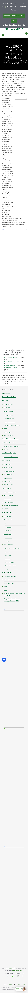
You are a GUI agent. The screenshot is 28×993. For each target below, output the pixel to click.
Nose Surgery (6, 488)
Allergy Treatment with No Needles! (12, 425)
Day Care (6, 449)
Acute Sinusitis (7, 516)
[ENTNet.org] (14, 668)
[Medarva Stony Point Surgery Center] (14, 905)
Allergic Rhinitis (7, 464)
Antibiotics (7, 552)
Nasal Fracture (7, 499)
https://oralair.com (9, 365)
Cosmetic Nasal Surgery (10, 492)
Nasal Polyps (7, 530)
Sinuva (5, 590)
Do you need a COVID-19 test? (11, 446)
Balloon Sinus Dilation (9, 583)
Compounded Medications (10, 565)
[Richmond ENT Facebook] (9, 977)
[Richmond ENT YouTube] (20, 977)
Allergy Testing (7, 407)
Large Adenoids (8, 478)
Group (17, 970)
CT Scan (7, 541)
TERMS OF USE (20, 984)
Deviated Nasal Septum (9, 471)
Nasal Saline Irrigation (9, 562)
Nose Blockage (7, 460)
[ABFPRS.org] (14, 786)
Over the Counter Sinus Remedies (12, 548)
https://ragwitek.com (10, 367)
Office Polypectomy (9, 579)
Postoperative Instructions (10, 576)
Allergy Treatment (8, 411)
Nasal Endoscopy (8, 538)
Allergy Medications (9, 418)
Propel (5, 586)
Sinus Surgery (6, 572)
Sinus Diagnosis (7, 534)
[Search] (26, 33)
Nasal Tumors (7, 481)
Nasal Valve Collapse (9, 484)
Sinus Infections (7, 512)
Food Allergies (7, 432)
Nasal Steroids (8, 555)
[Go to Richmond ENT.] (2, 61)
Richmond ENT (10, 968)
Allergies (5, 400)
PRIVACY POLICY (8, 984)
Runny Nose (6, 393)
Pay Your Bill (12, 7)
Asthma (5, 428)
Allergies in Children (9, 404)
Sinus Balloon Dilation (9, 397)
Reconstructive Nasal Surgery (11, 505)
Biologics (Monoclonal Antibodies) (12, 569)
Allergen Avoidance (9, 415)
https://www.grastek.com (12, 361)
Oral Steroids (7, 559)
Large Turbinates (8, 474)
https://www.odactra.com (12, 357)
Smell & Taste (6, 509)
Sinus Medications (8, 544)
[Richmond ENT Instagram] (14, 977)
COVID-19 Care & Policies (10, 442)
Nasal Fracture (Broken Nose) (11, 457)
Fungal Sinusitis (8, 527)
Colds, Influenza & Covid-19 (10, 439)
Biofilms (6, 523)
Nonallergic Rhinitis (8, 435)
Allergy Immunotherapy (10, 422)
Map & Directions (10, 3)
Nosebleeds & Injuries (9, 453)
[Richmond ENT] (14, 33)
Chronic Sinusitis (8, 467)
